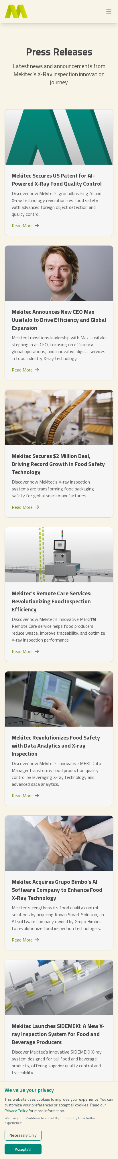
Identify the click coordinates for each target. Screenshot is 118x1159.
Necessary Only (23, 1135)
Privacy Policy (16, 1111)
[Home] (16, 11)
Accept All (23, 1149)
